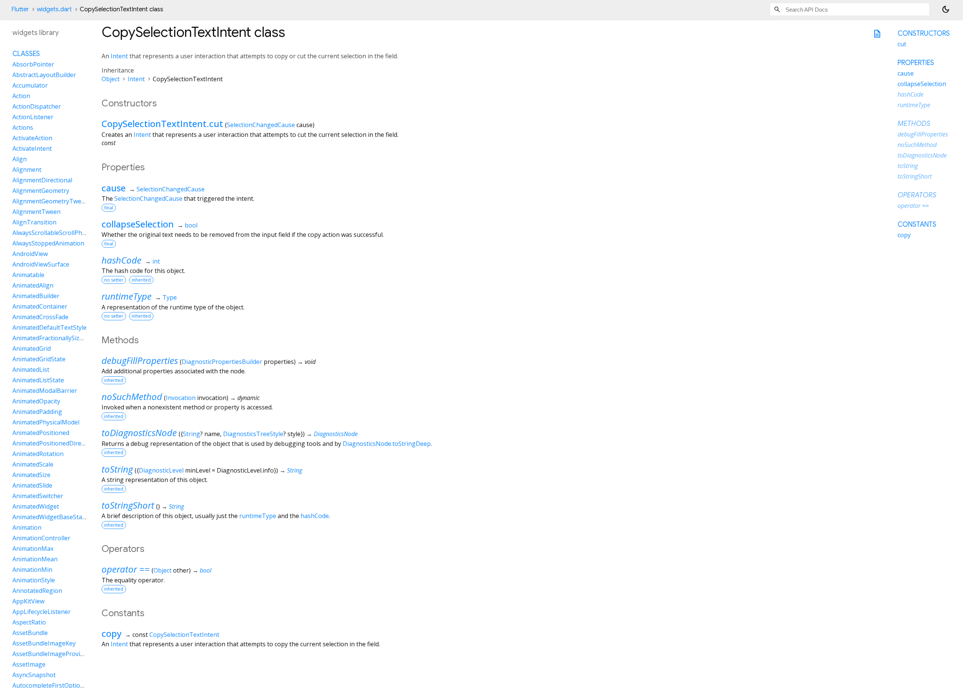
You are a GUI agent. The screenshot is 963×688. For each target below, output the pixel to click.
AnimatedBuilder (35, 296)
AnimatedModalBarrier (44, 390)
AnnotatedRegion (37, 590)
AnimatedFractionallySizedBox (54, 338)
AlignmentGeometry (40, 190)
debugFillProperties (140, 360)
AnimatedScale (32, 464)
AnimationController (41, 538)
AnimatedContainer (39, 306)
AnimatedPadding (37, 412)
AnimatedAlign (32, 285)
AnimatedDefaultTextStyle (49, 327)
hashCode (121, 260)
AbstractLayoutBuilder (44, 75)
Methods (914, 124)
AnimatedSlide (32, 485)
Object (111, 79)
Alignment (26, 169)
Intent (119, 56)
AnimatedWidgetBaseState (50, 517)
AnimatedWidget (35, 506)
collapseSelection (138, 224)
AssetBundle (30, 633)
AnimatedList (30, 369)
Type (170, 297)
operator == (126, 569)
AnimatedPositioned (40, 433)
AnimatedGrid (31, 348)
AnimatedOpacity (36, 401)
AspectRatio (29, 622)
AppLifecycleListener (41, 612)
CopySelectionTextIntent (184, 634)
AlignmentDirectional (42, 180)
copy (112, 633)
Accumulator (30, 85)
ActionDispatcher (36, 106)
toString (117, 469)
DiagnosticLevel (161, 470)
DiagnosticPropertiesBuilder (222, 362)
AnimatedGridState (38, 359)
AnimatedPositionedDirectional (56, 443)
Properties (916, 63)
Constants (917, 224)
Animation (26, 527)
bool (191, 225)
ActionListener (32, 117)
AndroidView (30, 254)
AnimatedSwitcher (37, 496)
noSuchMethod (132, 396)
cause (114, 188)
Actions (22, 127)
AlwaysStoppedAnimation (48, 243)
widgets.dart (54, 9)
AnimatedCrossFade (40, 317)
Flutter (20, 9)
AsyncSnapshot (34, 675)
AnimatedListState (38, 380)
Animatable (28, 275)
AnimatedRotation (38, 454)
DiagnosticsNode (336, 434)
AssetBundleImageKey (44, 643)
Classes (26, 54)
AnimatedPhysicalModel (45, 422)
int (156, 261)
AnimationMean (35, 559)
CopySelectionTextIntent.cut (162, 123)
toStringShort (128, 505)
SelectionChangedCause (261, 125)
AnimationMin (32, 569)
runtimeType (127, 296)
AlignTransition (34, 222)
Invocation (181, 398)
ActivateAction (32, 138)
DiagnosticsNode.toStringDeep (387, 443)
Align (19, 159)
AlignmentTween (36, 212)
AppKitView (28, 601)
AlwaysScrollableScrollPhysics (53, 233)
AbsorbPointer (33, 64)
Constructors (924, 33)
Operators (917, 195)
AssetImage (29, 664)
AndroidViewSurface (40, 264)
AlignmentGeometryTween (50, 201)
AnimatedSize (31, 475)
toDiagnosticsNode (139, 432)
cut (902, 44)
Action (21, 96)
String (191, 434)
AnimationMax (32, 548)
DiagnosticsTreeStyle (253, 434)
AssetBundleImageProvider (51, 654)
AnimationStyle (33, 580)
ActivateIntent (32, 148)
